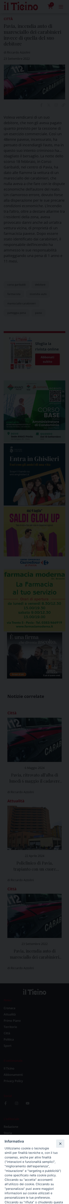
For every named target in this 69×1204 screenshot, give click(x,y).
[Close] (60, 1143)
